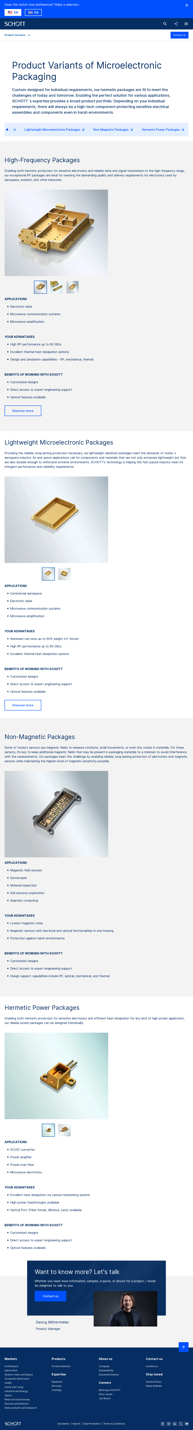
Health (8, 1382)
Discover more (22, 411)
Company (104, 1366)
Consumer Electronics (17, 1378)
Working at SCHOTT (109, 1390)
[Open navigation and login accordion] (175, 24)
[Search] (165, 24)
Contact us (179, 35)
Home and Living (14, 1387)
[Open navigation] (186, 24)
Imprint (76, 1423)
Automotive (11, 1370)
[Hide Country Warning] (187, 5)
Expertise (57, 1381)
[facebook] (162, 1423)
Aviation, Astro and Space (19, 1374)
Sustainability (106, 1370)
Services (57, 1385)
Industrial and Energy (16, 1391)
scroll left (10, 129)
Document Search (109, 1374)
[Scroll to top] (183, 1347)
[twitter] (180, 1423)
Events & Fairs (154, 1381)
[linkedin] (174, 1423)
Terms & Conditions (114, 1423)
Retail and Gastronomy (17, 1399)
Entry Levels (106, 1394)
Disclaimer (63, 1423)
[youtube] (186, 1423)
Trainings (57, 1390)
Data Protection (91, 1423)
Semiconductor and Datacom (21, 1407)
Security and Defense (17, 1403)
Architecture (11, 1366)
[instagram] (168, 1423)
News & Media (154, 1385)
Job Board (104, 1398)
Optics (8, 1395)
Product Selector (61, 1366)
